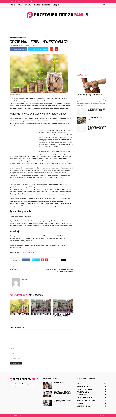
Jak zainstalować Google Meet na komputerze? (96, 109)
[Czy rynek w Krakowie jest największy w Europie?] (63, 306)
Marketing (46, 5)
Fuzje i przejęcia (83, 392)
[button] (104, 5)
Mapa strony (103, 415)
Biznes (13, 5)
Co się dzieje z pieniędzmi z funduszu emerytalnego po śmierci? (97, 128)
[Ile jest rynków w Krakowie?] (41, 306)
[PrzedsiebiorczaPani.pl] (58, 15)
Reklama (25, 1)
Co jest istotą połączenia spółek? (89, 95)
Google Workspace (83, 386)
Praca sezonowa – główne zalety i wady (63, 401)
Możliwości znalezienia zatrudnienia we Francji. (62, 392)
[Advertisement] (58, 28)
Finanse (37, 5)
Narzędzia (56, 5)
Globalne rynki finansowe (20, 37)
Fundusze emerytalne (84, 389)
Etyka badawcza (82, 395)
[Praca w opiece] (47, 385)
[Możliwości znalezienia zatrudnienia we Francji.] (47, 394)
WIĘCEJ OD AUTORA (36, 295)
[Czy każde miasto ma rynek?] (19, 306)
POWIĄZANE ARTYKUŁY (18, 295)
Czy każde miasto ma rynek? (19, 314)
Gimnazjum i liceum (83, 406)
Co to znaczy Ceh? (16, 269)
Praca (20, 5)
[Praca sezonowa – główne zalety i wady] (47, 403)
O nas (19, 1)
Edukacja (28, 5)
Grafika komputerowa (84, 398)
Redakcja (15, 45)
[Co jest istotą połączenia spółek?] (91, 85)
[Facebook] (105, 1)
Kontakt (30, 1)
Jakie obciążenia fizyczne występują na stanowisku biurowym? (59, 270)
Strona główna (13, 1)
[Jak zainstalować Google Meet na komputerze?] (81, 111)
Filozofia (80, 403)
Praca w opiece (59, 383)
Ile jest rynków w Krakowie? (41, 314)
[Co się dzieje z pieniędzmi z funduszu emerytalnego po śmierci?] (81, 129)
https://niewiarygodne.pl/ (27, 252)
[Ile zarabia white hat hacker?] (81, 120)
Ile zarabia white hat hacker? (95, 118)
